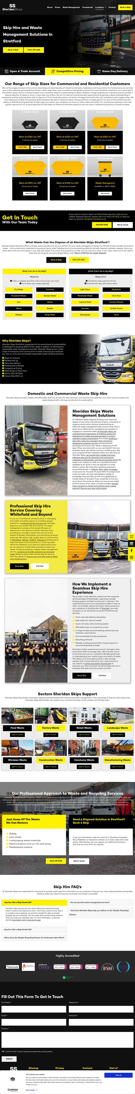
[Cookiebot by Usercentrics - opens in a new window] (12, 1090)
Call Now (77, 559)
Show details (30, 1090)
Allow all (118, 1075)
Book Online (91, 559)
